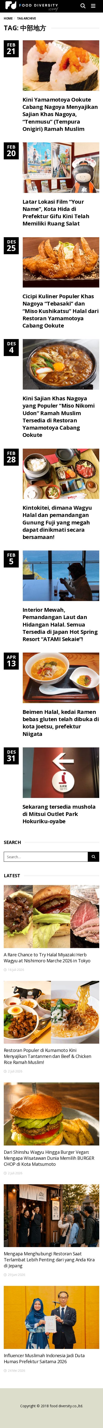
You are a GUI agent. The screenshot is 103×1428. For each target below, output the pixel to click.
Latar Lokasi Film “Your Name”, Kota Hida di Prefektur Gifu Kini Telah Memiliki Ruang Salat (55, 212)
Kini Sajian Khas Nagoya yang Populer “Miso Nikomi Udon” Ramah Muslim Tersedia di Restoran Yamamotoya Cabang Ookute (58, 416)
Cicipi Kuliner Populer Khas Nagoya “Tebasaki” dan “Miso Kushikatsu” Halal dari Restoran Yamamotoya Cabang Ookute (60, 310)
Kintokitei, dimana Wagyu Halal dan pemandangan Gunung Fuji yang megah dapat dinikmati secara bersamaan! (57, 522)
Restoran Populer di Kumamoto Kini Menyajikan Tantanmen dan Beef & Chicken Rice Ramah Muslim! (47, 1056)
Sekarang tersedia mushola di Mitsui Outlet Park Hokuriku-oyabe (59, 814)
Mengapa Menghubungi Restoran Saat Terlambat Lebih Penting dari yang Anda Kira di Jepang (49, 1260)
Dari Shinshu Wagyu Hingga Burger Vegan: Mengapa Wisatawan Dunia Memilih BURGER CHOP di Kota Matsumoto (49, 1158)
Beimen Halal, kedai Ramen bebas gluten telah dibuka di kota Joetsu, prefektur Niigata (60, 722)
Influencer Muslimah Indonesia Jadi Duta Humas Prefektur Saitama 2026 (44, 1358)
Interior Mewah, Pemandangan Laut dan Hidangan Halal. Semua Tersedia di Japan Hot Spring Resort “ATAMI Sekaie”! (60, 624)
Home (8, 18)
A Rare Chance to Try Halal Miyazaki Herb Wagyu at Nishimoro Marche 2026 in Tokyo (47, 958)
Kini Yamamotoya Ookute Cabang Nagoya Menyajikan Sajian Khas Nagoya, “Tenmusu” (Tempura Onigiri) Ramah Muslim (60, 114)
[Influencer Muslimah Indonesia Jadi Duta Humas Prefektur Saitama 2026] (51, 1317)
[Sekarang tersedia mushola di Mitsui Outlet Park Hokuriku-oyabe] (61, 772)
